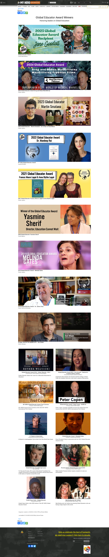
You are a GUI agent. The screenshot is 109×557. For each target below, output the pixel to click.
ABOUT (19, 6)
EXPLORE (75, 6)
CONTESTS (42, 6)
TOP (19, 519)
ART (29, 6)
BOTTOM (21, 8)
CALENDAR (68, 6)
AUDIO (37, 6)
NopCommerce (35, 543)
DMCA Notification (31, 537)
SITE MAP (40, 535)
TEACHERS (62, 6)
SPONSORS (84, 6)
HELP (29, 533)
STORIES (25, 6)
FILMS (32, 6)
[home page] (25, 2)
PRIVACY (30, 535)
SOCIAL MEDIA (55, 6)
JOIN (79, 6)
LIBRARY (48, 6)
